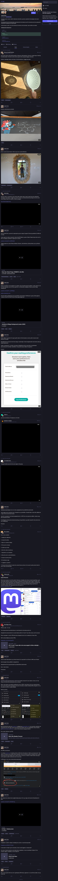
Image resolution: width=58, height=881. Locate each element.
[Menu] (40, 13)
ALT (39, 97)
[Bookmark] (30, 102)
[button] (21, 260)
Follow (33, 12)
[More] (40, 102)
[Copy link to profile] (37, 13)
